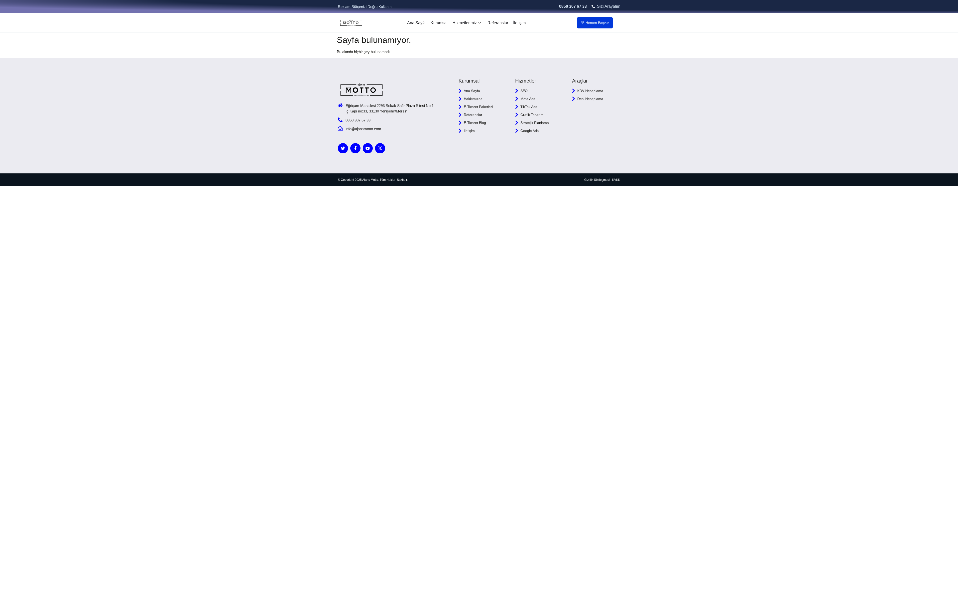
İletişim (519, 23)
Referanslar (497, 23)
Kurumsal (439, 23)
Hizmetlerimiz (465, 23)
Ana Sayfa (416, 23)
